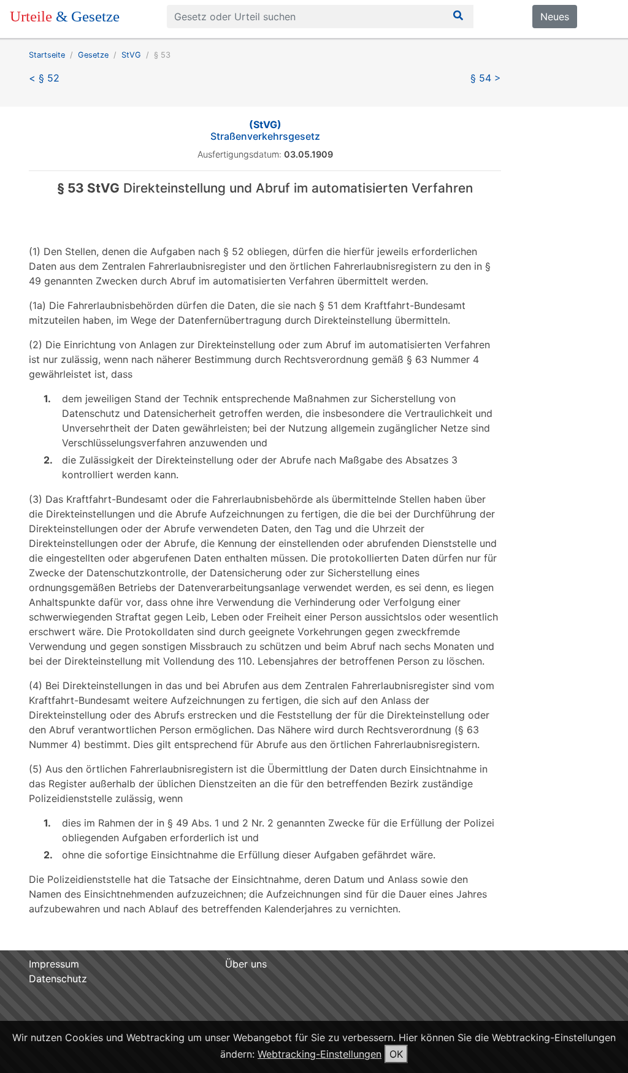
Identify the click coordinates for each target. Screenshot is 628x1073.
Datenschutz (58, 978)
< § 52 (44, 78)
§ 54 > (485, 78)
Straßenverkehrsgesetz (265, 130)
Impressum (54, 964)
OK (396, 1054)
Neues (554, 16)
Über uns (246, 964)
